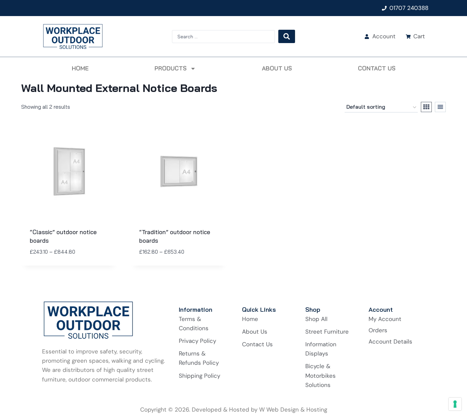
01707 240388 (408, 8)
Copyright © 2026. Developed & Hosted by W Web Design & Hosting (233, 409)
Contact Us (377, 68)
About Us (277, 68)
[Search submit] (286, 36)
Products (171, 68)
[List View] (440, 107)
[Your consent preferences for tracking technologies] (455, 404)
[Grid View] (426, 107)
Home (80, 68)
